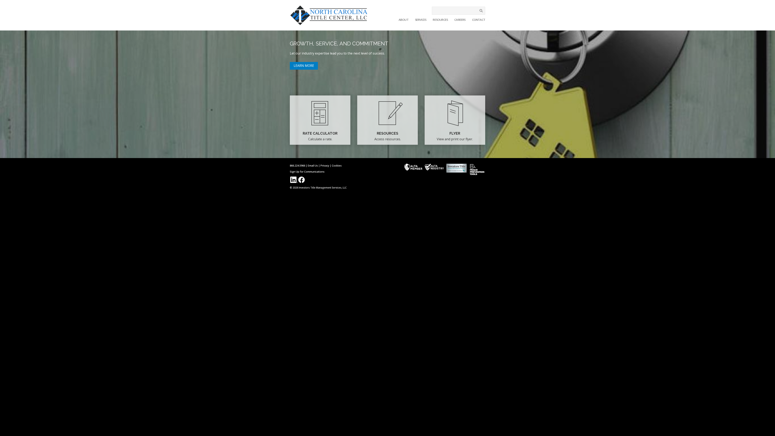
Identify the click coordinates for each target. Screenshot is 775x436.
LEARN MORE (304, 65)
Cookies (337, 165)
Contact (478, 20)
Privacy (324, 165)
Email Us (313, 165)
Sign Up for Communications (307, 171)
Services (420, 20)
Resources (440, 20)
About (403, 20)
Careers (459, 20)
